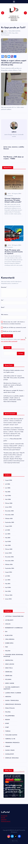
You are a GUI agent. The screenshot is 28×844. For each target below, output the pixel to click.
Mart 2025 (8, 545)
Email (3, 307)
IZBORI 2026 (8, 675)
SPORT (7, 723)
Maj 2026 (7, 491)
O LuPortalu (4, 815)
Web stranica (4, 314)
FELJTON (7, 650)
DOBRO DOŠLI (9, 643)
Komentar (4, 287)
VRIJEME (7, 746)
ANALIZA (7, 624)
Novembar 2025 (9, 514)
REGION (7, 719)
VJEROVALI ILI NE (6, 33)
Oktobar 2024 (9, 564)
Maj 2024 (7, 583)
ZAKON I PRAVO (9, 750)
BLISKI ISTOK (9, 635)
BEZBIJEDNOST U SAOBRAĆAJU (14, 627)
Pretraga (7, 347)
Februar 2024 (8, 595)
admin (5, 31)
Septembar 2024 (9, 568)
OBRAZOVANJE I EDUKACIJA (13, 704)
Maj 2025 (7, 537)
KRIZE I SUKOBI (9, 683)
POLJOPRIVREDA (10, 715)
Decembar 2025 (9, 511)
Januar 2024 (8, 599)
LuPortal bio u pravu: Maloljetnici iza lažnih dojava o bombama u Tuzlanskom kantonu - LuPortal (14, 429)
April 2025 (8, 541)
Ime (2, 300)
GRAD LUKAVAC (9, 664)
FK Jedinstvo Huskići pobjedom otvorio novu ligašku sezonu (13, 790)
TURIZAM (7, 731)
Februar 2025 (8, 549)
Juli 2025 (7, 530)
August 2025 (8, 526)
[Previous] (21, 770)
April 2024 (8, 587)
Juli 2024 (7, 576)
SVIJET (7, 727)
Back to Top (15, 840)
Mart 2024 (8, 591)
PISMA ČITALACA (10, 708)
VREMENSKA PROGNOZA (12, 742)
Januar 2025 (8, 553)
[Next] (23, 770)
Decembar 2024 (9, 556)
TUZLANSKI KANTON (14, 31)
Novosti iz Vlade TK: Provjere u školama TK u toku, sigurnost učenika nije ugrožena (13, 433)
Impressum (3, 819)
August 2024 (8, 572)
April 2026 (8, 495)
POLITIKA (7, 712)
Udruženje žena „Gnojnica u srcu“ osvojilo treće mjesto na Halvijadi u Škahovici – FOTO (13, 385)
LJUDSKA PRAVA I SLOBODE (13, 692)
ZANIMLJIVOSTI (9, 754)
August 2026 (8, 480)
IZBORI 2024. (8, 671)
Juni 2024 (7, 579)
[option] (14, 786)
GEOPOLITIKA (9, 660)
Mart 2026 (8, 499)
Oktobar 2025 (9, 518)
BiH (6, 631)
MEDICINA (8, 696)
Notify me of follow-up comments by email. (14, 327)
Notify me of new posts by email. (12, 331)
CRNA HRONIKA (9, 639)
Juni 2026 (7, 488)
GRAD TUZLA (9, 668)
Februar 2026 (8, 503)
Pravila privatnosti (5, 821)
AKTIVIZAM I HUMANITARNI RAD (14, 616)
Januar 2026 (8, 507)
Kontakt (3, 817)
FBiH (6, 647)
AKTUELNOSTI (9, 620)
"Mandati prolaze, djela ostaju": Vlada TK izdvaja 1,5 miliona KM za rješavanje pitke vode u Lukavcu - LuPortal (14, 454)
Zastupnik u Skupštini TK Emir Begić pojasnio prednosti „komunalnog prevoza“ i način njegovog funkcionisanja (14, 460)
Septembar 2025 (9, 522)
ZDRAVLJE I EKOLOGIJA (12, 758)
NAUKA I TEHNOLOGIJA (12, 700)
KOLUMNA (8, 679)
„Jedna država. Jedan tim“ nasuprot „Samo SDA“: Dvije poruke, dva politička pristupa (14, 377)
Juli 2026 (7, 484)
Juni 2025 (7, 534)
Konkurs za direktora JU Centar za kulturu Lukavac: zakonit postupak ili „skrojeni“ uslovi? (13, 422)
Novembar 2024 (9, 560)
